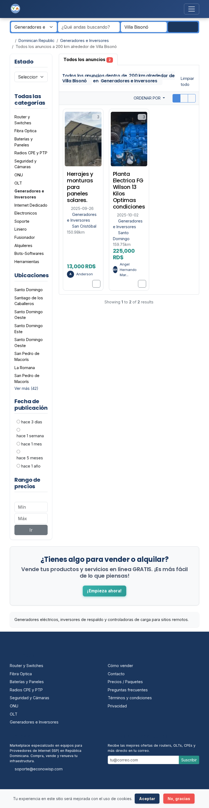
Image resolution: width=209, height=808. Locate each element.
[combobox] (144, 27)
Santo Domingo (28, 289)
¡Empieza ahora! (104, 590)
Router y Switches (26, 665)
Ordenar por (148, 98)
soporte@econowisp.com (39, 769)
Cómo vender (120, 665)
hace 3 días (31, 422)
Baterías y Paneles (27, 681)
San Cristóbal (84, 226)
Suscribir (189, 760)
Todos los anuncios (87, 59)
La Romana (24, 367)
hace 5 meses (30, 458)
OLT (13, 714)
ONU (14, 706)
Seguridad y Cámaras (29, 697)
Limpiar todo (187, 81)
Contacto (116, 673)
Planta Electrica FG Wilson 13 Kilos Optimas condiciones (129, 190)
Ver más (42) (26, 388)
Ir (31, 530)
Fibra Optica (21, 673)
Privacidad (117, 706)
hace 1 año (31, 466)
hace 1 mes (31, 444)
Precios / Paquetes (125, 681)
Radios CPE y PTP (26, 690)
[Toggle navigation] (191, 9)
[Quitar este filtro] (47, 99)
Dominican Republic (36, 40)
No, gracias (179, 798)
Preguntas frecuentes (128, 690)
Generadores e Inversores (84, 40)
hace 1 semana (30, 435)
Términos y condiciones (130, 697)
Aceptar (147, 798)
